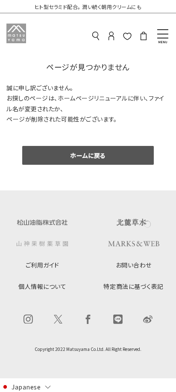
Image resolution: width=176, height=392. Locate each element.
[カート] (144, 37)
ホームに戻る (88, 155)
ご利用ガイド (42, 265)
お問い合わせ (134, 265)
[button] (26, 386)
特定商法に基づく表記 (133, 286)
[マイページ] (111, 37)
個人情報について (42, 286)
